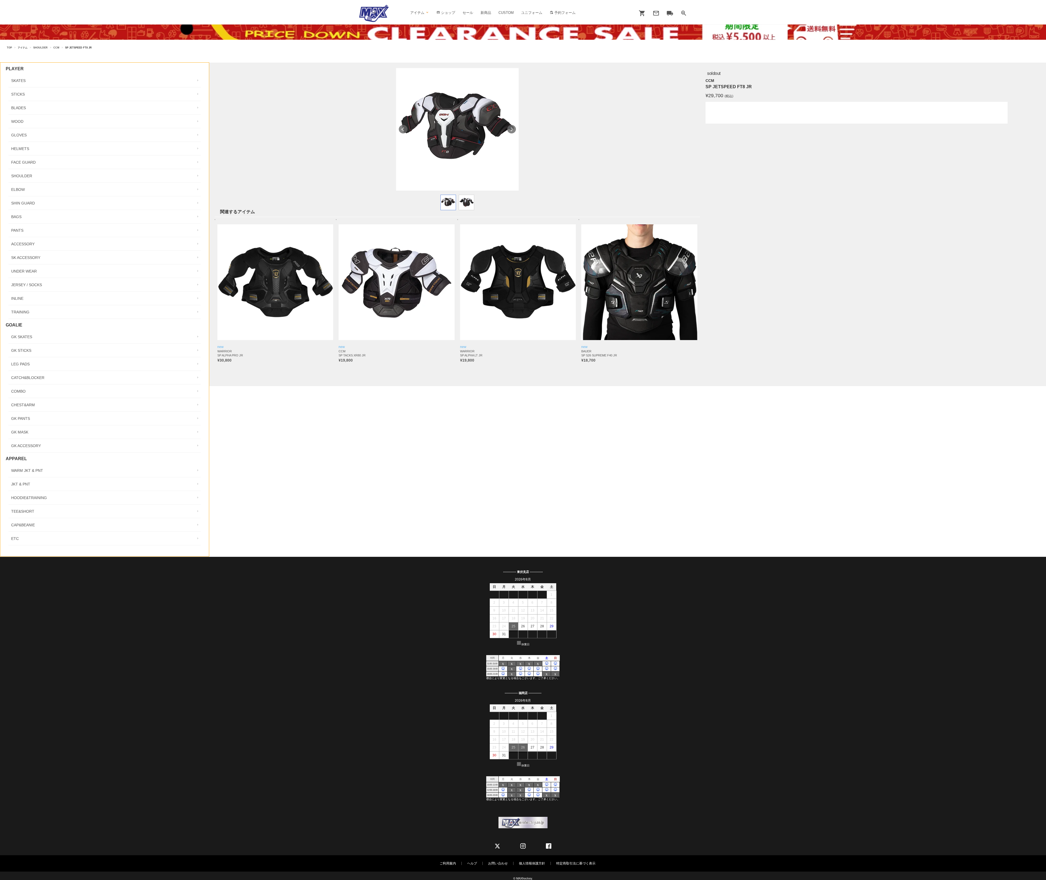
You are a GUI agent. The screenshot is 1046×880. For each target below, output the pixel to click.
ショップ (447, 13)
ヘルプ (472, 863)
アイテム (23, 47)
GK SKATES (21, 337)
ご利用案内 (448, 863)
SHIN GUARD (23, 203)
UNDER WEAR (24, 271)
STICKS (18, 94)
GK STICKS (21, 350)
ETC (15, 538)
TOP (9, 47)
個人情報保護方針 (532, 863)
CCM (56, 47)
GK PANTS (20, 418)
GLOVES (19, 135)
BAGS (16, 217)
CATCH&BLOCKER (27, 377)
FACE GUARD (23, 162)
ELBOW (18, 189)
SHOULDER (40, 47)
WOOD (17, 121)
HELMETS (20, 148)
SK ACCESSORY (25, 257)
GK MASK (19, 432)
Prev (403, 129)
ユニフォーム (531, 13)
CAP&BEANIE (23, 525)
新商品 (486, 13)
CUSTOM (506, 13)
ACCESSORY (23, 244)
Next (511, 129)
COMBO (18, 391)
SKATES (18, 80)
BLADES (18, 108)
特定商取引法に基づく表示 (575, 863)
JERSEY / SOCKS (26, 285)
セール (468, 13)
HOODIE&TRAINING (29, 498)
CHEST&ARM (23, 405)
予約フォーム (564, 13)
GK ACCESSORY (26, 446)
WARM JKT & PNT (27, 470)
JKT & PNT (20, 484)
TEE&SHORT (22, 511)
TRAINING (20, 312)
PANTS (17, 230)
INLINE (17, 298)
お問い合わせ (498, 863)
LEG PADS (20, 364)
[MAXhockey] (374, 13)
